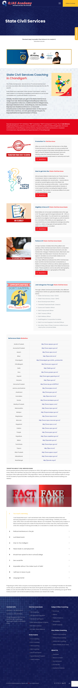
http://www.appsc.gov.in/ (49, 348)
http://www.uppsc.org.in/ (49, 452)
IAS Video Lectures (36, 626)
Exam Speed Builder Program (39, 622)
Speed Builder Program (37, 656)
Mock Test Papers (35, 652)
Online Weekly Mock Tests (61, 645)
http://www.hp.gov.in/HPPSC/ (50, 384)
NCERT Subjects (57, 625)
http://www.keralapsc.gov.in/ (50, 400)
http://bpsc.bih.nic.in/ (49, 356)
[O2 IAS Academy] (17, 3)
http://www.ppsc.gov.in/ (49, 432)
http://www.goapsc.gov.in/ (49, 372)
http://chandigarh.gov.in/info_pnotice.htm (50, 360)
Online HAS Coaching (59, 641)
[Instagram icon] (65, 683)
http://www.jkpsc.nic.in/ (49, 388)
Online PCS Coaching (59, 634)
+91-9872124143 (18, 610)
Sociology (56, 611)
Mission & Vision (58, 658)
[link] (39, 519)
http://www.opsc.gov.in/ (49, 428)
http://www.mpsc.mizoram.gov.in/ (49, 420)
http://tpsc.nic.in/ (49, 448)
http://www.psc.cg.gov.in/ (50, 364)
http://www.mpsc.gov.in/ (49, 408)
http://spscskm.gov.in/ (50, 440)
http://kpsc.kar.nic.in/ (49, 396)
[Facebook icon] (57, 683)
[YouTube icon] (61, 683)
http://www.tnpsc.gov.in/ (49, 444)
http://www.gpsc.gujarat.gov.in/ (49, 376)
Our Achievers (57, 661)
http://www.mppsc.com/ (49, 404)
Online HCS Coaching (59, 638)
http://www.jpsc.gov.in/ (49, 392)
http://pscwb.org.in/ (49, 460)
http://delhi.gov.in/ (49, 368)
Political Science (58, 618)
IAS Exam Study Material (37, 629)
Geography (56, 621)
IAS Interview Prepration (37, 615)
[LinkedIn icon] (63, 683)
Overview (56, 654)
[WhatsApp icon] (55, 683)
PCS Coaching (34, 639)
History (55, 614)
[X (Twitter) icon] (59, 683)
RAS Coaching (34, 649)
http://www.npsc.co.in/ (50, 424)
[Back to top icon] (70, 683)
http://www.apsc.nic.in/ (49, 352)
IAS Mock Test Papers (37, 619)
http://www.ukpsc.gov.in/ (49, 456)
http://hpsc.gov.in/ (49, 380)
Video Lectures (35, 659)
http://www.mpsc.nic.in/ (49, 416)
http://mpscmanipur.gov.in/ (49, 412)
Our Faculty (56, 664)
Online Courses (70, 3)
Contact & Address (59, 668)
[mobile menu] (59, 3)
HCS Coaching (34, 642)
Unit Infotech (35, 683)
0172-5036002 (18, 614)
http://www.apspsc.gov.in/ (49, 344)
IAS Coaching (34, 612)
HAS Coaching (34, 646)
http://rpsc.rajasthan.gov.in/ (49, 436)
